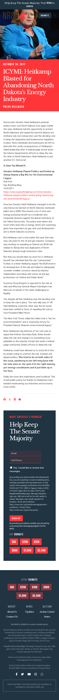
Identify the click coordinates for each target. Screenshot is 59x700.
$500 (15, 550)
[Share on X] (9, 399)
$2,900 (41, 550)
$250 (25, 542)
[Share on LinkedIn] (15, 399)
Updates (29, 611)
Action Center (47, 611)
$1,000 (27, 550)
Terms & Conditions (29, 668)
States (47, 616)
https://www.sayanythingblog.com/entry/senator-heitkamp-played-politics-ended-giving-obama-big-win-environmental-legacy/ (28, 195)
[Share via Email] (19, 399)
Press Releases (13, 106)
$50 (14, 542)
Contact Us (12, 616)
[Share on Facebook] (4, 399)
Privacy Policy (44, 668)
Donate (45, 15)
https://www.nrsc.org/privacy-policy (24, 510)
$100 (36, 542)
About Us (12, 611)
